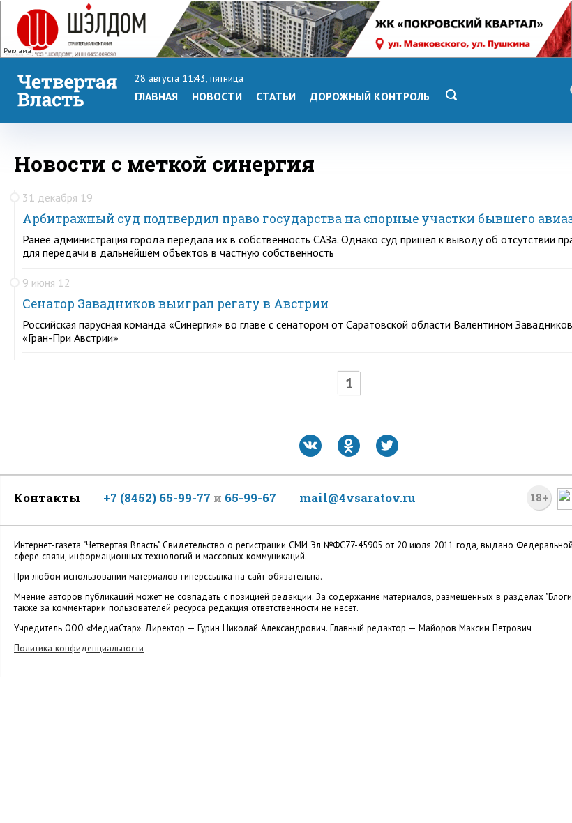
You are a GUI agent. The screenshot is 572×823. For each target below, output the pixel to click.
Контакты (47, 498)
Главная (156, 96)
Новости (217, 96)
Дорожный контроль (370, 96)
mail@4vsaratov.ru (357, 498)
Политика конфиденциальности (79, 648)
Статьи (276, 96)
